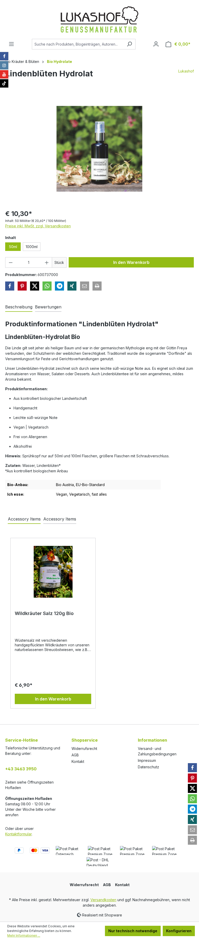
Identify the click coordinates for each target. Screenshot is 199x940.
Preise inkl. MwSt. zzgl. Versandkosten (38, 226)
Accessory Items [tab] (24, 519)
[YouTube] (4, 74)
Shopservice (85, 740)
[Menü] (11, 44)
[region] (99, 149)
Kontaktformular (18, 834)
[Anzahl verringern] (10, 262)
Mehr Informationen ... (23, 935)
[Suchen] (129, 44)
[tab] (18, 307)
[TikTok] (4, 83)
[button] (9, 286)
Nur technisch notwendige (132, 931)
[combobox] (78, 44)
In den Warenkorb (131, 262)
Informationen (152, 740)
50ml (13, 246)
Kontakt (78, 761)
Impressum (147, 760)
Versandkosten (103, 900)
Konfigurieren (178, 931)
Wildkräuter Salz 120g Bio (44, 613)
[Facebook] (4, 56)
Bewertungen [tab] (48, 306)
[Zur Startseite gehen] (99, 19)
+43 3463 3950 (21, 768)
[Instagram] (4, 65)
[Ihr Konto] (156, 44)
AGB (75, 755)
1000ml (32, 246)
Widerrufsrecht (84, 748)
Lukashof (186, 71)
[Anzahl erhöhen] (46, 262)
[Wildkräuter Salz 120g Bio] (53, 572)
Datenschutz (148, 767)
